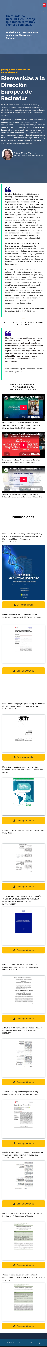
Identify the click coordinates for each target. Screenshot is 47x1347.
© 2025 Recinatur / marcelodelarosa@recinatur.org (23, 1343)
